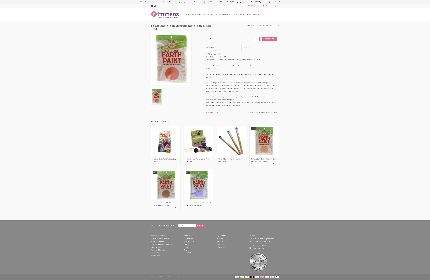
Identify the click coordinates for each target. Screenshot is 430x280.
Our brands (212, 15)
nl (152, 6)
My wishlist (221, 247)
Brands (256, 15)
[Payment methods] (236, 277)
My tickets (220, 244)
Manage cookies (284, 2)
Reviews (247, 48)
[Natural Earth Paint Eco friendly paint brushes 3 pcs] (231, 141)
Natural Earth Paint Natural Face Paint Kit (197, 160)
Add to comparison (267, 112)
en (155, 6)
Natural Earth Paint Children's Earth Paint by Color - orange (264, 160)
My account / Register (272, 6)
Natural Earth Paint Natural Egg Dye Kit (164, 160)
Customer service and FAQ (160, 239)
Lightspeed (180, 277)
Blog (249, 15)
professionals (225, 15)
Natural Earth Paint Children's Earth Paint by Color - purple (198, 204)
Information (210, 48)
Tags (185, 250)
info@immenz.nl (258, 248)
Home (188, 15)
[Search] (262, 15)
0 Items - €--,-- (255, 6)
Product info (239, 15)
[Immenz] (165, 14)
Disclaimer (155, 253)
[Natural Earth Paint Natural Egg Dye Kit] (166, 141)
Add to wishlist (255, 112)
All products (188, 239)
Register (220, 239)
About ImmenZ (156, 247)
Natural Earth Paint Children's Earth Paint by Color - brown (165, 204)
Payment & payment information (162, 244)
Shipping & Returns (158, 241)
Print (275, 112)
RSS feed (187, 253)
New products (189, 241)
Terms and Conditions (159, 250)
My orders (220, 241)
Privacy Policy (156, 256)
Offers (186, 244)
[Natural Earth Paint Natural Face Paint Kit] (198, 141)
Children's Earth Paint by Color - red (265, 26)
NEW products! (198, 15)
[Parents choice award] (264, 262)
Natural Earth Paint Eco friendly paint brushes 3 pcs (229, 160)
